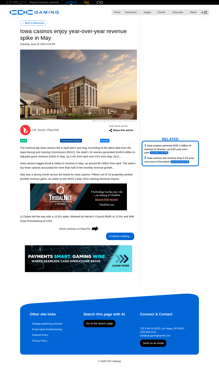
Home (117, 12)
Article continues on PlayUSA (78, 229)
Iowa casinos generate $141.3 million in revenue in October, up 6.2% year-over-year (167, 149)
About (193, 12)
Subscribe (177, 12)
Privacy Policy (39, 341)
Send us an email (153, 343)
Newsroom (131, 12)
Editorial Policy (40, 335)
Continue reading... (120, 236)
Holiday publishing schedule (47, 323)
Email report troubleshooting (47, 329)
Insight (147, 12)
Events (161, 12)
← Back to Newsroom (33, 23)
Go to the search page (99, 323)
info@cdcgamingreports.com (155, 335)
